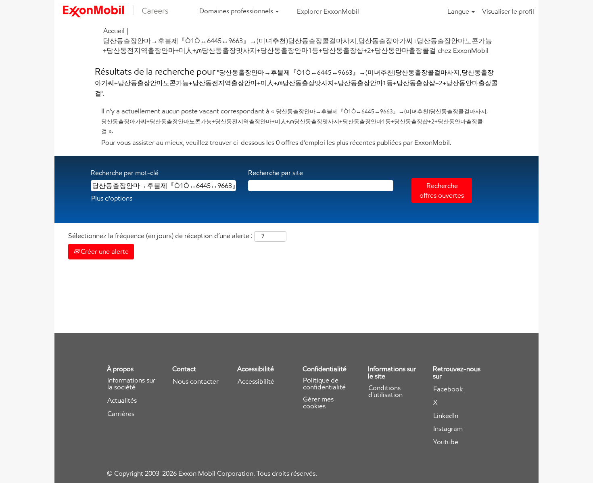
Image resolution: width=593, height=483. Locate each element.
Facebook (448, 389)
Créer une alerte (104, 251)
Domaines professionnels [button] (237, 11)
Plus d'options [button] (111, 198)
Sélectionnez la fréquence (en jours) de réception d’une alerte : (160, 236)
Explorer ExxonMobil (328, 11)
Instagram (448, 429)
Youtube (445, 442)
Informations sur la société (131, 383)
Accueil (114, 31)
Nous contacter (196, 381)
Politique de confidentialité (324, 383)
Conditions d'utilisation (385, 391)
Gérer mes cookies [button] (318, 402)
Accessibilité (256, 381)
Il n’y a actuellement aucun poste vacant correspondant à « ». (294, 121)
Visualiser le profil (508, 11)
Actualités (122, 400)
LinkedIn (445, 416)
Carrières (120, 414)
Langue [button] (459, 11)
